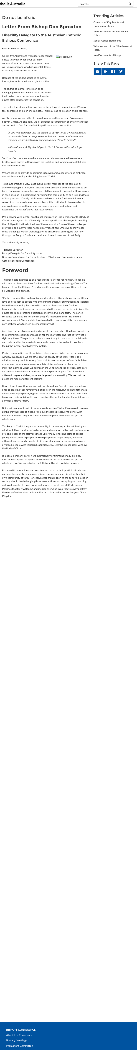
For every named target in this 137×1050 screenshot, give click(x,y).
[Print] (105, 71)
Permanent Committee (19, 1045)
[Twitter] (121, 71)
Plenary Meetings (16, 1040)
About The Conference (19, 1035)
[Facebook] (113, 71)
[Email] (97, 71)
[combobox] (102, 3)
